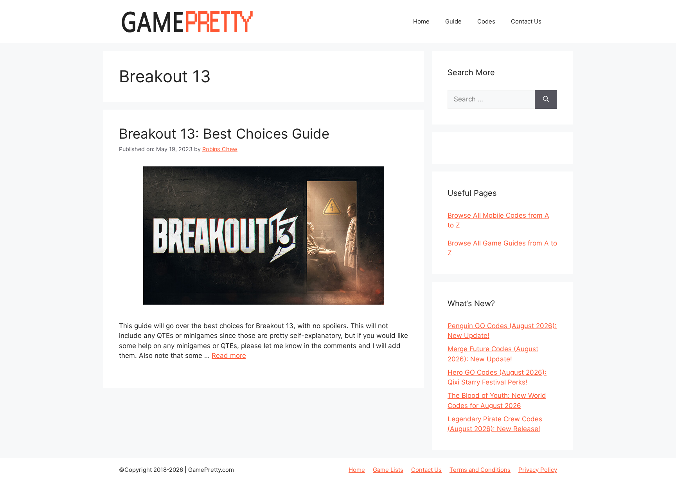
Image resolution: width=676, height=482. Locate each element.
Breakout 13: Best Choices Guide (224, 133)
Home (421, 21)
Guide (453, 21)
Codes (486, 21)
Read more (229, 355)
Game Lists (388, 469)
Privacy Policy (537, 469)
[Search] (546, 99)
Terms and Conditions (480, 469)
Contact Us (526, 21)
